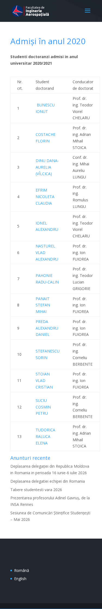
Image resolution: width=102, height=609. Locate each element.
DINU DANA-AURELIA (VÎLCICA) (47, 167)
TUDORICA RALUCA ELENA (45, 436)
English (20, 578)
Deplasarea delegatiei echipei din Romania (47, 481)
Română (21, 570)
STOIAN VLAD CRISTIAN (44, 380)
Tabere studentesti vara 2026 (36, 489)
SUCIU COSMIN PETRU (43, 407)
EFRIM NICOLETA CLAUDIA (45, 196)
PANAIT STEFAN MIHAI (43, 305)
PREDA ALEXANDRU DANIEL (47, 328)
